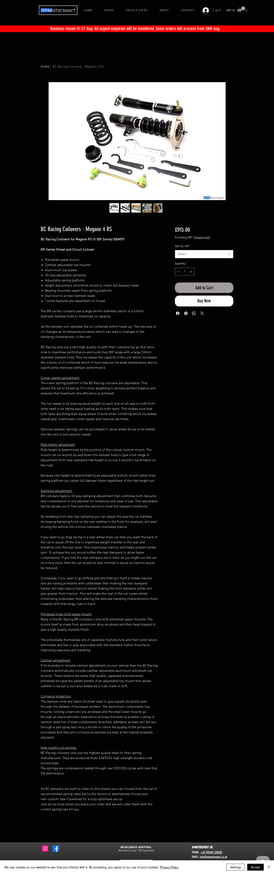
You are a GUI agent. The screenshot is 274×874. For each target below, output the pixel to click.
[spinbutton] (185, 271)
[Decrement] (178, 271)
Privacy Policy (169, 867)
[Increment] (191, 271)
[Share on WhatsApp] (194, 313)
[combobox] (204, 254)
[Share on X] (202, 313)
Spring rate (183, 246)
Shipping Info (202, 237)
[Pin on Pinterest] (185, 313)
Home (45, 67)
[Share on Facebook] (177, 313)
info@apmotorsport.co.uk (213, 857)
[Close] (268, 867)
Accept (255, 867)
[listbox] (236, 10)
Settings (235, 867)
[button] (241, 9)
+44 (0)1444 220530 (211, 852)
